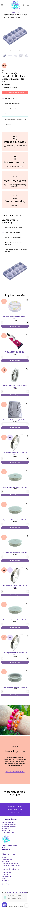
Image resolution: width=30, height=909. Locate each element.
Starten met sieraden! (9, 824)
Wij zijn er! (8, 124)
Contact (4, 857)
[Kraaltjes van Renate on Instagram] (4, 884)
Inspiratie (5, 874)
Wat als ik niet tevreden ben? (13, 237)
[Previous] (11, 51)
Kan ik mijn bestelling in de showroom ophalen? (16, 250)
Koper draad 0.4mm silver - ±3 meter (15, 487)
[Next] (19, 51)
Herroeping (5, 861)
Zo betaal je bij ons (10, 114)
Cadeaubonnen (7, 872)
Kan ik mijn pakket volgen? (12, 232)
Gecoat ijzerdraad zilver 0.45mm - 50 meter (15, 453)
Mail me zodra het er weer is (15, 92)
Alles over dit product (11, 98)
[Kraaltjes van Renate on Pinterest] (6, 884)
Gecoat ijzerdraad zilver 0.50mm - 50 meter (15, 586)
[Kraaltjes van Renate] (15, 5)
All (18, 12)
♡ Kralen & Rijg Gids (8, 822)
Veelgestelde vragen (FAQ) (11, 865)
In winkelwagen (15, 326)
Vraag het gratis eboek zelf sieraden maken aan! (15, 906)
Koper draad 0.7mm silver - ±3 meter (15, 553)
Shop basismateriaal (15, 295)
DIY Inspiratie (6, 830)
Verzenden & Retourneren (10, 863)
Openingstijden (7, 876)
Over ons (5, 878)
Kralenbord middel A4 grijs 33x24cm (15, 420)
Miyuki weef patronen (9, 826)
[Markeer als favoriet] (27, 300)
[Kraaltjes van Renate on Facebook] (2, 884)
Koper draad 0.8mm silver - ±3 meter (15, 620)
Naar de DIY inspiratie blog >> (15, 771)
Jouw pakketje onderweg (12, 109)
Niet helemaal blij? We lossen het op (15, 119)
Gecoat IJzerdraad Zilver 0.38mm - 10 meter (15, 386)
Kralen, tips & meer (8, 832)
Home (13, 12)
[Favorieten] (25, 5)
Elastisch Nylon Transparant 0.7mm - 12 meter (15, 317)
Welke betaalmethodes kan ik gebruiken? (13, 243)
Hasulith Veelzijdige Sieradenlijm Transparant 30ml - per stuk (15, 351)
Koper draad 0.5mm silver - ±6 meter (15, 520)
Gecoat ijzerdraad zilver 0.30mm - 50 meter (15, 653)
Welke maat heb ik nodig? (12, 103)
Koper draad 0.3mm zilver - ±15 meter (15, 687)
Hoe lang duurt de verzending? (14, 227)
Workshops (5, 828)
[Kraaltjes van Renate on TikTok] (8, 884)
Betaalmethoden (7, 859)
